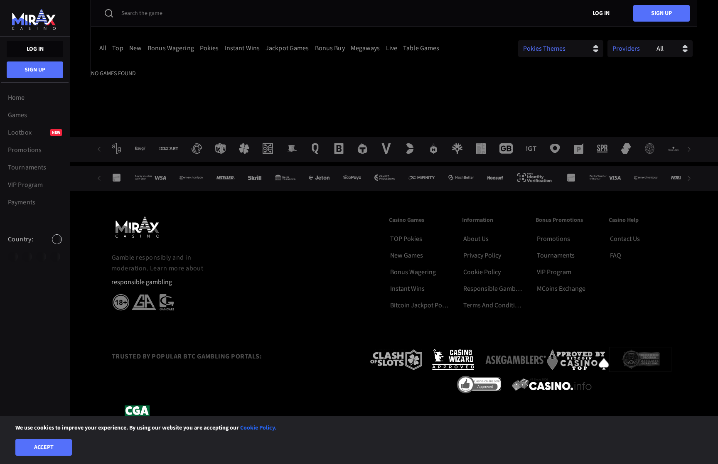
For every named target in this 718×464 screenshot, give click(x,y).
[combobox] (35, 246)
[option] (13, 257)
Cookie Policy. (258, 428)
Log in (35, 49)
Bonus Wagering (413, 272)
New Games (406, 255)
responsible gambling (141, 282)
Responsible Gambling (493, 288)
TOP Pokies (406, 238)
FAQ (615, 255)
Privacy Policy (482, 255)
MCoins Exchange (561, 288)
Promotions (553, 238)
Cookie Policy (482, 272)
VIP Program (554, 272)
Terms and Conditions (493, 305)
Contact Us (625, 238)
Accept (44, 447)
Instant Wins (407, 288)
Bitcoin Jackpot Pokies (420, 305)
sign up (35, 70)
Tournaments (556, 255)
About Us (476, 238)
